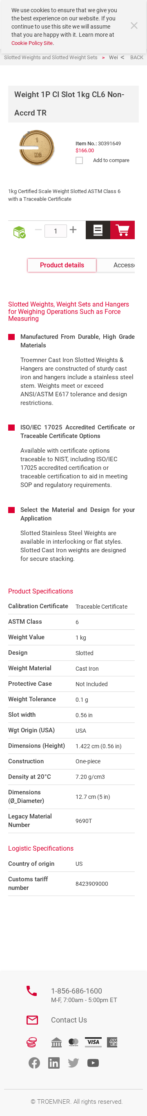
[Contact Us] (32, 1020)
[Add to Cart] (122, 230)
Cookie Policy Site (32, 43)
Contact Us (69, 1020)
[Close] (135, 26)
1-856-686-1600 (84, 995)
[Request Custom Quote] (98, 230)
